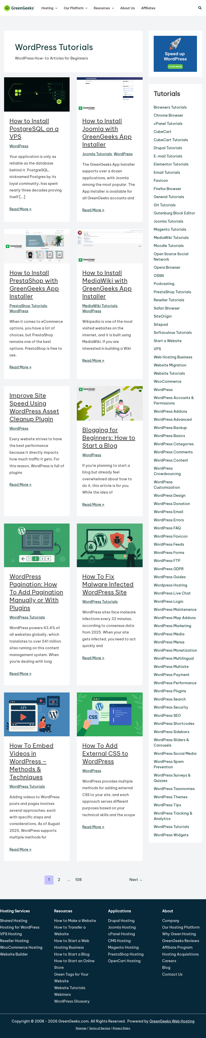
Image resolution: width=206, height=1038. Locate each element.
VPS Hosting (11, 934)
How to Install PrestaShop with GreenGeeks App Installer (34, 284)
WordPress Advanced (173, 419)
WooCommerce (167, 381)
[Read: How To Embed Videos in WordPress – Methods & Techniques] (37, 714)
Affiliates (148, 8)
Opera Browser (167, 267)
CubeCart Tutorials (171, 140)
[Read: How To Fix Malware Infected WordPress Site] (109, 545)
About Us (127, 8)
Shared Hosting (13, 920)
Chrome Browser (168, 115)
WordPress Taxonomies (174, 788)
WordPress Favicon (170, 536)
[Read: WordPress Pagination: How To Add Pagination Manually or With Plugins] (37, 545)
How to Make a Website (75, 920)
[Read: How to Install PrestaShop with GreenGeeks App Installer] (37, 246)
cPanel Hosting (121, 934)
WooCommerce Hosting (21, 947)
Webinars (62, 994)
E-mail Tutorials (168, 156)
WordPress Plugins (170, 691)
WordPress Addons (170, 411)
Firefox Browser (167, 188)
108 (78, 879)
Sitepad (161, 324)
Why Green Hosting (179, 934)
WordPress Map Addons (175, 617)
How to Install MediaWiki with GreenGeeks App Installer (107, 284)
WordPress (18, 146)
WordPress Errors (169, 520)
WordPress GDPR (169, 569)
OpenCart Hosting (124, 961)
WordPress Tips (167, 805)
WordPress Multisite (171, 666)
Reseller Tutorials (169, 300)
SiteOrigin (163, 316)
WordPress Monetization (175, 650)
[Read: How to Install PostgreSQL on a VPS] (37, 94)
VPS (157, 349)
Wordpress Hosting (170, 585)
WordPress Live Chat (172, 593)
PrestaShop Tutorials (28, 305)
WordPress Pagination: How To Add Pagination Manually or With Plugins (36, 592)
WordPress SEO (167, 715)
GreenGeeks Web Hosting (172, 1021)
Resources (102, 8)
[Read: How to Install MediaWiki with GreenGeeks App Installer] (109, 246)
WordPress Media (169, 634)
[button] (55, 8)
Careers (169, 961)
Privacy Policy (121, 1028)
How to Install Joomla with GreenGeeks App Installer (107, 132)
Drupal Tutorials (168, 148)
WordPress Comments (173, 452)
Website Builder (14, 954)
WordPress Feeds (169, 544)
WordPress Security (171, 707)
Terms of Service (99, 1028)
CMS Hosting (119, 940)
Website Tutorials (169, 373)
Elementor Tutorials (171, 164)
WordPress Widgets (171, 835)
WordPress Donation (172, 503)
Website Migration (170, 365)
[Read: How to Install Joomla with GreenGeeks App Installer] (109, 94)
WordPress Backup (170, 427)
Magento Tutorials (170, 229)
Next (136, 879)
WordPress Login (168, 601)
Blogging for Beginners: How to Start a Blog (108, 437)
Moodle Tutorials (169, 245)
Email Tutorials (167, 172)
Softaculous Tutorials (173, 332)
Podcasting (164, 283)
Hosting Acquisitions (180, 954)
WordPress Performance (175, 683)
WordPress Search (170, 699)
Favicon (161, 180)
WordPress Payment (172, 674)
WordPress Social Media (175, 753)
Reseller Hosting (14, 940)
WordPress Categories (174, 444)
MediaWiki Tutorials (99, 305)
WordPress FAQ (167, 528)
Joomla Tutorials (97, 154)
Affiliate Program (177, 947)
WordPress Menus (169, 642)
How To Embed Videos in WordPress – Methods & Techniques (31, 761)
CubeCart (162, 131)
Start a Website (168, 340)
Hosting (47, 8)
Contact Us (172, 974)
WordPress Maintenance (175, 609)
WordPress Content (171, 460)
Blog (166, 967)
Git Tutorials (165, 205)
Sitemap (81, 1028)
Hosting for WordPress (19, 927)
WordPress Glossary (72, 1001)
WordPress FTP (167, 560)
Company (170, 920)
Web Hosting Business (173, 357)
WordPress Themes (170, 797)
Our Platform (73, 8)
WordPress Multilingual (174, 658)
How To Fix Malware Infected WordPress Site (108, 584)
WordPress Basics (169, 435)
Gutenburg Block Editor (174, 213)
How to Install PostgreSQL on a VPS (34, 128)
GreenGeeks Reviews (180, 940)
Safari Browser (167, 308)
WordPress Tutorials (27, 617)
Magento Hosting (123, 947)
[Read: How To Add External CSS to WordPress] (109, 714)
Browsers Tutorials (170, 107)
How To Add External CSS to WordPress (105, 753)
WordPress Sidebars (171, 731)
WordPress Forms (169, 552)
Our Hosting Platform (181, 927)
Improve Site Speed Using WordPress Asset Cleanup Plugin (34, 407)
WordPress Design (169, 495)
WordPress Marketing (172, 625)
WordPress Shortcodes (174, 723)
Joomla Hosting (122, 927)
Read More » (20, 209)
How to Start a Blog (72, 954)
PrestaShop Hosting (126, 954)
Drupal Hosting (121, 920)
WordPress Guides (170, 577)
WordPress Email (168, 511)
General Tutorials (169, 196)
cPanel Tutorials (168, 123)
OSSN (159, 275)
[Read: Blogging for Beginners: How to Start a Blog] (109, 403)
